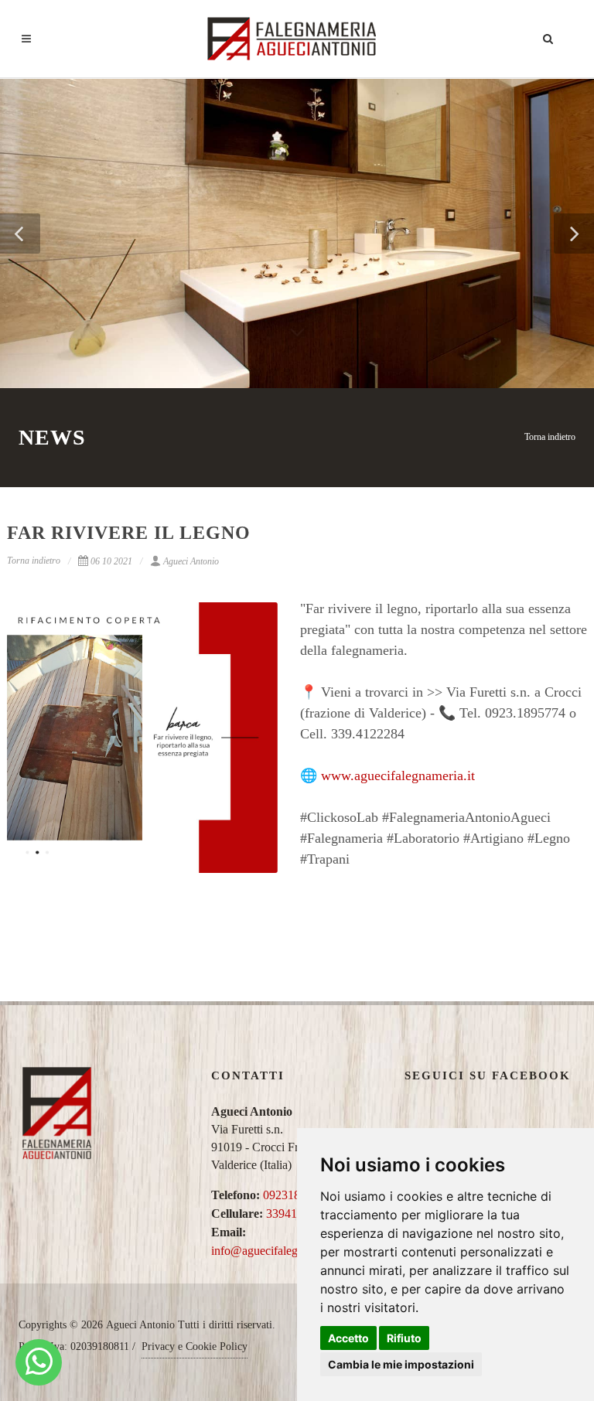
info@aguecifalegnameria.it (278, 1250)
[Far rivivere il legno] (142, 737)
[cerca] (548, 36)
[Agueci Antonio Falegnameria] (39, 1362)
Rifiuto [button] (404, 1338)
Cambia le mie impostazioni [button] (401, 1364)
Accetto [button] (348, 1338)
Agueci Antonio (191, 561)
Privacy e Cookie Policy (195, 1346)
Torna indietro (549, 436)
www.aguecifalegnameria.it (398, 775)
